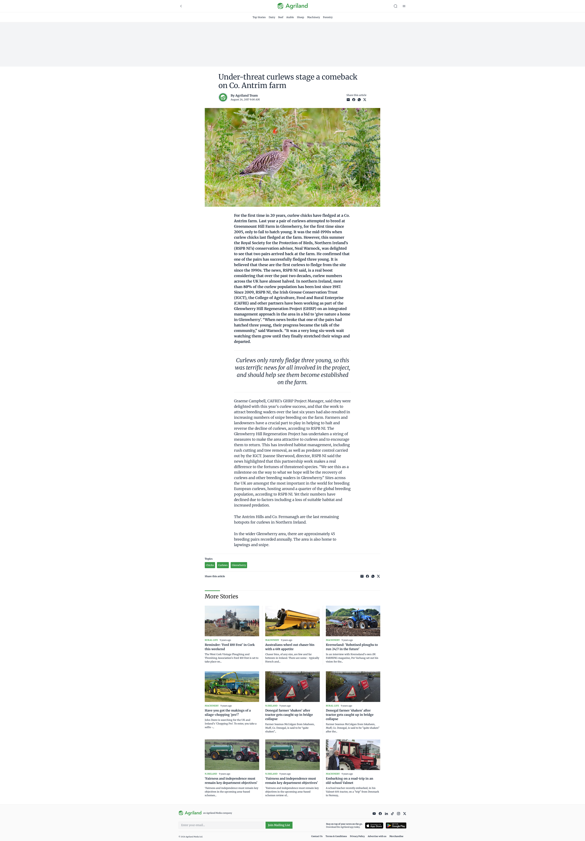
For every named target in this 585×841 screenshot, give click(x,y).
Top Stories (259, 17)
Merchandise (396, 836)
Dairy (272, 17)
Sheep (300, 17)
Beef (280, 17)
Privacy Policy (357, 836)
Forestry (328, 17)
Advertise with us (377, 836)
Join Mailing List (279, 825)
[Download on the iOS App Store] (374, 825)
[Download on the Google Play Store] (396, 825)
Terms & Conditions (336, 836)
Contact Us (317, 836)
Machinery (313, 17)
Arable (290, 17)
